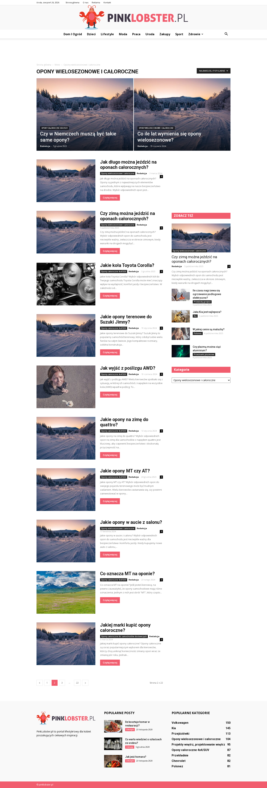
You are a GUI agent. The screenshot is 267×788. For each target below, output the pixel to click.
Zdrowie (194, 34)
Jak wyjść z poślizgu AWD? (127, 368)
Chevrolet (178, 761)
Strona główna (72, 2)
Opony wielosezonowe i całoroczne (156, 128)
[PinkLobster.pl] (133, 17)
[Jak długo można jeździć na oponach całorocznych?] (66, 180)
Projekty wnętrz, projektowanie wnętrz (198, 744)
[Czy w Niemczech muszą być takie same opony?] (85, 117)
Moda (123, 34)
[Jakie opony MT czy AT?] (66, 489)
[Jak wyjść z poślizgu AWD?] (66, 386)
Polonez (198, 333)
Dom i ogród (73, 34)
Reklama (96, 2)
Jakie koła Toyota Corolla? (127, 265)
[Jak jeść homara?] (113, 761)
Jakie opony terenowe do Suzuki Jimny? (126, 319)
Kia (195, 316)
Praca (136, 34)
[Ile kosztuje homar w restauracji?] (113, 726)
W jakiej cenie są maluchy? (208, 329)
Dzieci (91, 34)
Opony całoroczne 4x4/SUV (54, 128)
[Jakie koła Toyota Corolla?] (66, 284)
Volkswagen (180, 722)
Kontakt (107, 2)
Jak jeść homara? (135, 756)
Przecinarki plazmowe (204, 354)
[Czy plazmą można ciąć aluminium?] (181, 351)
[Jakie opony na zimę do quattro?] (66, 438)
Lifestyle (107, 34)
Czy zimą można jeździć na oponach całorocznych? (127, 216)
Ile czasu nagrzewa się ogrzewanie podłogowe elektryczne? (207, 294)
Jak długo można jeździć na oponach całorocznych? (128, 164)
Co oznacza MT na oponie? (127, 573)
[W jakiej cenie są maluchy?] (181, 334)
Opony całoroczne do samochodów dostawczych (124, 636)
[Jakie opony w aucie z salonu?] (66, 541)
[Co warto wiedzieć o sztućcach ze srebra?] (113, 744)
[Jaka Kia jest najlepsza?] (181, 316)
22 (77, 682)
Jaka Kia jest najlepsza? (207, 311)
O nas (85, 2)
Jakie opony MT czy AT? (125, 471)
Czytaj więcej (110, 197)
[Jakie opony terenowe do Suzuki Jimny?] (66, 335)
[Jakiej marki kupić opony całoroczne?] (66, 643)
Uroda (149, 34)
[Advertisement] (133, 51)
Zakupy (164, 34)
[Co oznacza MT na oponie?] (66, 592)
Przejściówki (180, 733)
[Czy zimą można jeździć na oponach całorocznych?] (66, 232)
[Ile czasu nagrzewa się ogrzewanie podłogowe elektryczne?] (181, 295)
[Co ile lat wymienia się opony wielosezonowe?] (182, 117)
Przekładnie (180, 755)
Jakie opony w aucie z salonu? (131, 522)
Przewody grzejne (202, 301)
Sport (179, 34)
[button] (226, 34)
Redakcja (45, 146)
